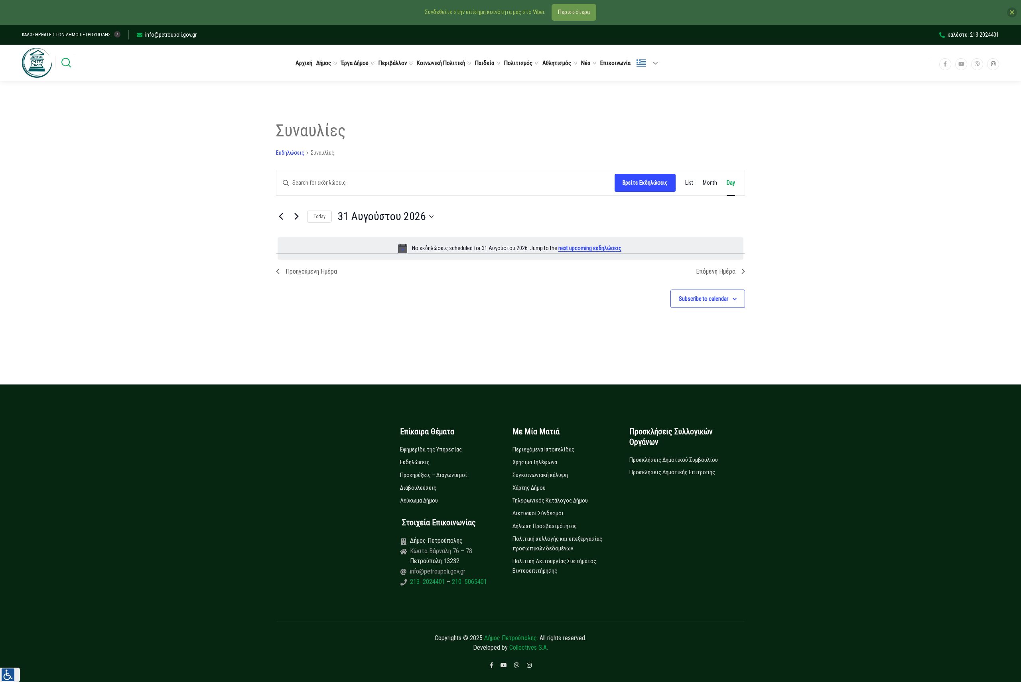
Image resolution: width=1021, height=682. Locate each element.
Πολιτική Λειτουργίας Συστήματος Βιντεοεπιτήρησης (554, 566)
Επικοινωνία (615, 63)
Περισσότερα (574, 12)
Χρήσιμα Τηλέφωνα (534, 462)
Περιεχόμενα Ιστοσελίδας (543, 449)
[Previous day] (281, 216)
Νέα (585, 63)
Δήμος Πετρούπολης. (511, 638)
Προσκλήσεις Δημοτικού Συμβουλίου (673, 459)
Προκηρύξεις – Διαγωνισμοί (433, 475)
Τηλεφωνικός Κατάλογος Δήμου (550, 500)
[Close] (1012, 12)
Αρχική (304, 63)
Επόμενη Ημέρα (715, 271)
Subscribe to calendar (703, 299)
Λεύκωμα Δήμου (419, 500)
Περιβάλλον (392, 63)
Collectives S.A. (528, 647)
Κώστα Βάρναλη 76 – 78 (441, 551)
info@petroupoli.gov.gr (171, 35)
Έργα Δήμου (355, 63)
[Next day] (296, 216)
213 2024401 (428, 581)
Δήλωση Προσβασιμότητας (544, 526)
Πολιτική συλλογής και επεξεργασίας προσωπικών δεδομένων (557, 543)
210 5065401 (468, 581)
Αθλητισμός (556, 63)
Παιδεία (484, 63)
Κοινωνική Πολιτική (441, 63)
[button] (10, 675)
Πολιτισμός (518, 63)
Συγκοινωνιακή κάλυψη (540, 475)
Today (319, 216)
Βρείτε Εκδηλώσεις (645, 182)
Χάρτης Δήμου (529, 487)
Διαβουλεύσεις (418, 487)
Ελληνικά (650, 63)
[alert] (510, 248)
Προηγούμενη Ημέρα (311, 271)
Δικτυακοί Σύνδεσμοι (538, 513)
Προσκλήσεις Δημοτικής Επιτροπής (672, 472)
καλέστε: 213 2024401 (973, 35)
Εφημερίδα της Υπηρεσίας (431, 449)
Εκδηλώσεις (290, 153)
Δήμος (323, 63)
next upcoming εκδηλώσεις (589, 248)
